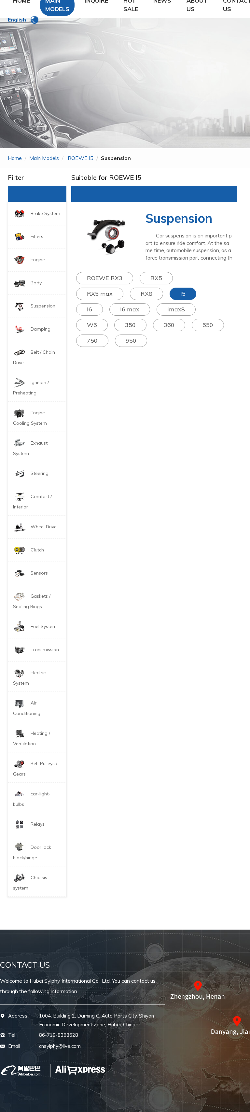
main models (44, 158)
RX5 (156, 278)
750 (92, 340)
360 (169, 325)
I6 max (129, 309)
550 (207, 325)
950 (131, 340)
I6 (89, 309)
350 (130, 325)
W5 (92, 325)
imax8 (176, 309)
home (15, 158)
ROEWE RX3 (104, 278)
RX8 (146, 293)
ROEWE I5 (80, 158)
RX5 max (100, 293)
